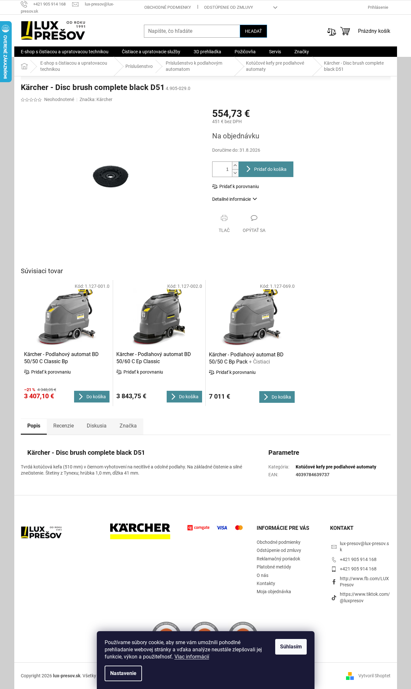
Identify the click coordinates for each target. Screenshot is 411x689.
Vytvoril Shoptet (374, 675)
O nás (262, 575)
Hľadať (253, 31)
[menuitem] (64, 51)
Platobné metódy (274, 566)
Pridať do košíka (270, 169)
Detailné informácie (231, 199)
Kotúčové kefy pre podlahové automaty (336, 466)
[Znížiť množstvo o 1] (235, 173)
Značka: (96, 99)
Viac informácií (191, 657)
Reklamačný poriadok (278, 558)
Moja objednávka (274, 591)
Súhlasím (291, 647)
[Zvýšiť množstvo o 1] (235, 165)
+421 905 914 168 (358, 559)
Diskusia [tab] (97, 426)
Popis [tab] (33, 426)
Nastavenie (123, 673)
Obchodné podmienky (167, 7)
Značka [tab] (128, 426)
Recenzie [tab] (63, 426)
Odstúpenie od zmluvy (228, 7)
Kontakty (266, 583)
